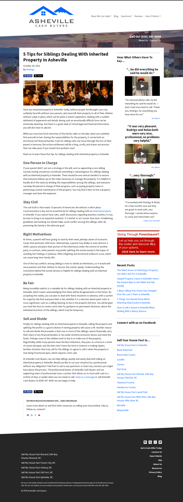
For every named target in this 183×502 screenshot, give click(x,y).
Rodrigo (30, 69)
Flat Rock (121, 369)
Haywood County (125, 382)
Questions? (126, 16)
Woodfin (121, 405)
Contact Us (155, 40)
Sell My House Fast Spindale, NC (37, 477)
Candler (121, 359)
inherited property (102, 211)
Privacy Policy (155, 472)
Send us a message (85, 377)
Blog (116, 16)
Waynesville (122, 410)
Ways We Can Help (100, 16)
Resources (157, 468)
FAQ (160, 460)
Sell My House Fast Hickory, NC (36, 467)
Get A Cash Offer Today (151, 448)
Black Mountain (124, 350)
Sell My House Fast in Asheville (132, 345)
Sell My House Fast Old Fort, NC (37, 472)
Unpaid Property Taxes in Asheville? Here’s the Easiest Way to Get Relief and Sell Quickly (138, 282)
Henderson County (126, 387)
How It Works (152, 16)
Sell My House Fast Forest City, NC (38, 463)
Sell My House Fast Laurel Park (132, 392)
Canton (120, 364)
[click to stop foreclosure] (138, 242)
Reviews (138, 16)
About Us (143, 40)
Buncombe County (126, 355)
